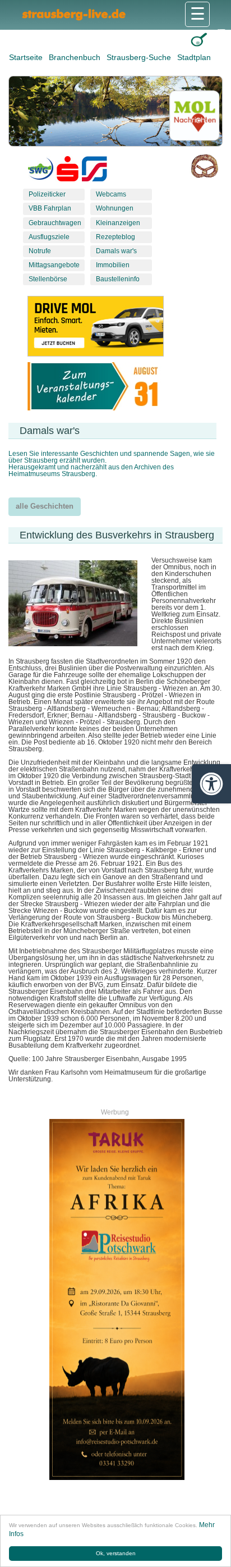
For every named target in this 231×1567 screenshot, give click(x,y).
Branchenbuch (76, 57)
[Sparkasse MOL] (67, 171)
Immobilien (113, 265)
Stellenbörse (48, 279)
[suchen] (199, 40)
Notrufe (40, 251)
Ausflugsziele (49, 237)
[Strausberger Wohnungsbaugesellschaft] (40, 171)
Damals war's (116, 251)
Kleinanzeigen (118, 223)
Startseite (27, 57)
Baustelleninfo (118, 279)
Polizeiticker (47, 194)
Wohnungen (114, 208)
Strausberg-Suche (140, 57)
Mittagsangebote (54, 265)
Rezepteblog (115, 237)
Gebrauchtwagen (55, 223)
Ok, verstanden (116, 1553)
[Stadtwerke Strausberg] (94, 171)
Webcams (111, 194)
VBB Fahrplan (50, 208)
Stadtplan (194, 57)
